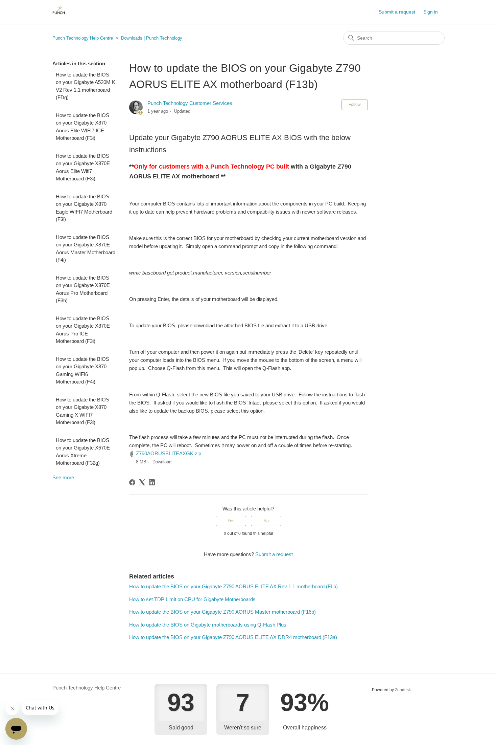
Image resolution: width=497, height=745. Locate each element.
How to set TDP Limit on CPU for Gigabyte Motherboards (192, 599)
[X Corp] (142, 482)
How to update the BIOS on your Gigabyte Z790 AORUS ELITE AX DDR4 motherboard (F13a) (233, 637)
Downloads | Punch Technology (151, 38)
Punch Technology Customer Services (189, 103)
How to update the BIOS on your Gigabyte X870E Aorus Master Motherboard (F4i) (85, 248)
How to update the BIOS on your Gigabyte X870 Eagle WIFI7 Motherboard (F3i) (84, 208)
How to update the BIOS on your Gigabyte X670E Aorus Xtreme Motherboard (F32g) (83, 451)
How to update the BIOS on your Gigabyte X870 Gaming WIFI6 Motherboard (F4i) (82, 370)
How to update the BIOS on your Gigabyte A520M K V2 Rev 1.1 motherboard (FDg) (85, 86)
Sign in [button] (430, 12)
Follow (355, 104)
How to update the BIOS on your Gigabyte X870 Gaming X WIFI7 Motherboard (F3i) (82, 411)
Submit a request (397, 12)
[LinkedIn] (152, 482)
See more (63, 477)
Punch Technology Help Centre (82, 38)
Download (161, 461)
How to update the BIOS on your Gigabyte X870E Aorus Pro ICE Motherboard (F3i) (83, 329)
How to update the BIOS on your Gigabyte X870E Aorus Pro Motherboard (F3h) (83, 289)
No (266, 521)
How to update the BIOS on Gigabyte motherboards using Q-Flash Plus (207, 625)
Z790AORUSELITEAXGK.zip (168, 453)
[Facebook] (132, 482)
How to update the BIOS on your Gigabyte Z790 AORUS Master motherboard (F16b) (222, 612)
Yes (231, 521)
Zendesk (403, 689)
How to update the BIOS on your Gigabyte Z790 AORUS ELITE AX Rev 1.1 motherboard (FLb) (233, 586)
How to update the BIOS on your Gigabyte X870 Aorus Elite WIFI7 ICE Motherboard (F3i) (82, 126)
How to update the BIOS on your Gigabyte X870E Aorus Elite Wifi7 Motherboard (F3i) (83, 167)
